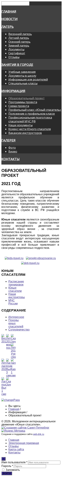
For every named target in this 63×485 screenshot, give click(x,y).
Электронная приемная (23, 443)
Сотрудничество (19, 329)
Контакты (10, 159)
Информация (13, 91)
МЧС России (13, 302)
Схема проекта (18, 106)
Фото (12, 148)
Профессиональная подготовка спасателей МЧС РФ (30, 119)
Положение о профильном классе (31, 114)
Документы (16, 49)
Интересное (16, 317)
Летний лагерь (18, 38)
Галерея (8, 140)
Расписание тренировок (16, 283)
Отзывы (13, 57)
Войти (7, 473)
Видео (12, 151)
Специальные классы (22, 83)
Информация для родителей (28, 79)
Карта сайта (16, 449)
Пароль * (7, 466)
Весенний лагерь (20, 34)
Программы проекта (22, 102)
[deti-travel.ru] (30, 263)
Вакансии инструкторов (25, 133)
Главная (8, 11)
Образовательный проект (26, 98)
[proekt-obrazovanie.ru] (41, 258)
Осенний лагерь (19, 42)
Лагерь (7, 26)
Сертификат (16, 53)
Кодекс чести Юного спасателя (29, 129)
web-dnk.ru (38, 434)
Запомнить (13, 469)
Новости (9, 19)
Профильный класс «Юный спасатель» (34, 110)
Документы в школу (22, 76)
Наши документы (20, 125)
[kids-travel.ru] (14, 258)
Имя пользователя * (14, 462)
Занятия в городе (17, 64)
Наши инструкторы (16, 296)
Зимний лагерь (18, 45)
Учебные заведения (22, 72)
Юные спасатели (15, 289)
